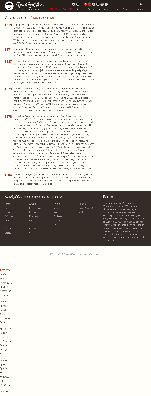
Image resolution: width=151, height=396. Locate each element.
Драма (7, 212)
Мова (56, 224)
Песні (7, 220)
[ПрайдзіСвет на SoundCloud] (89, 4)
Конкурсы (82, 204)
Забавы (8, 233)
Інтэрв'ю (57, 208)
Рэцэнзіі (57, 204)
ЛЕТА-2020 (54, 9)
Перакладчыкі (35, 208)
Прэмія (3, 368)
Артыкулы (103, 9)
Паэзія (7, 208)
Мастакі (32, 220)
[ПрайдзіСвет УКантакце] (98, 4)
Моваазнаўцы (6, 291)
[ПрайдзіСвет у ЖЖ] (102, 4)
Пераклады (5, 301)
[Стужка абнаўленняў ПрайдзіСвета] (106, 4)
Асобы (80, 9)
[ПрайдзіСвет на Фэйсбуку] (94, 4)
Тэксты (91, 9)
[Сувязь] (78, 4)
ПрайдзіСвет (29, 4)
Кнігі (2, 372)
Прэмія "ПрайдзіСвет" (87, 208)
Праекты (127, 9)
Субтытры (9, 216)
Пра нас (32, 229)
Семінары (58, 216)
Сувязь (32, 233)
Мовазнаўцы (34, 216)
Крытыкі (32, 212)
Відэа (2, 380)
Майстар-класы (60, 212)
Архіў (80, 212)
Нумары (139, 9)
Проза (7, 204)
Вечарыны (5, 385)
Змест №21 (68, 9)
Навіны (116, 9)
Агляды (57, 220)
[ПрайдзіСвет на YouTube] (85, 4)
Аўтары (32, 204)
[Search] (141, 4)
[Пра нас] (74, 4)
